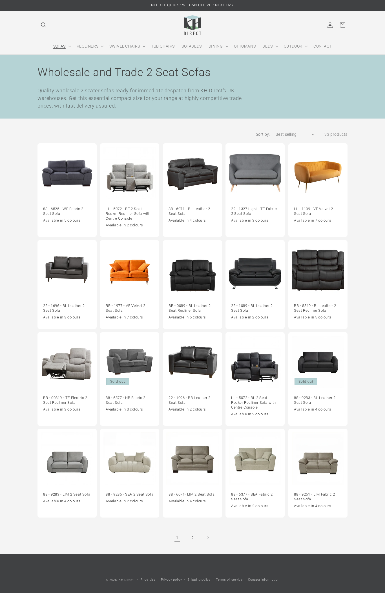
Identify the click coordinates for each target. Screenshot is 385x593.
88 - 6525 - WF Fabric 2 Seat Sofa (63, 211)
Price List (147, 579)
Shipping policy (199, 579)
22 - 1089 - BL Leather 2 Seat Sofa (252, 308)
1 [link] (177, 537)
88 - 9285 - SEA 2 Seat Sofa (129, 494)
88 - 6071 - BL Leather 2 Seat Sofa (189, 211)
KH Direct (126, 580)
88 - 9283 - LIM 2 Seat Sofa (66, 494)
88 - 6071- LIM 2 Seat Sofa (192, 494)
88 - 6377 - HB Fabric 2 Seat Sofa (125, 400)
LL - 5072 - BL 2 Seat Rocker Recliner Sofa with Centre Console (253, 402)
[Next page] (208, 538)
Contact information (263, 579)
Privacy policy (171, 579)
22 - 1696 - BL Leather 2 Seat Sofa (64, 308)
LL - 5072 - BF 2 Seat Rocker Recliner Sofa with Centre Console (128, 213)
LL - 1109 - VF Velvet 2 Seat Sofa (313, 211)
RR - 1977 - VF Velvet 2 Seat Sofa (125, 308)
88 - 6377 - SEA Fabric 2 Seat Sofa (252, 496)
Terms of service (229, 579)
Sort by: (263, 134)
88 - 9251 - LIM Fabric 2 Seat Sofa (314, 496)
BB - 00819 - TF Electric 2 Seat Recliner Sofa (65, 400)
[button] (43, 25)
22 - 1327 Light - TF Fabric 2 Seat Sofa (254, 211)
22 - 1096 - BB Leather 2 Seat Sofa (189, 400)
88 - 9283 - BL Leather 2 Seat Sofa (314, 400)
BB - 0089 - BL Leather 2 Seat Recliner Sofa (190, 308)
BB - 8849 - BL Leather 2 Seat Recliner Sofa (315, 308)
